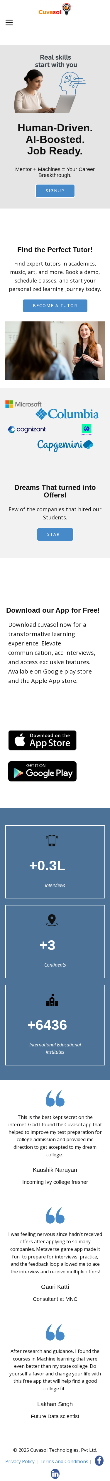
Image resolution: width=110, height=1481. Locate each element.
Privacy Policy (20, 1461)
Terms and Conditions (64, 1461)
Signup (55, 190)
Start (55, 534)
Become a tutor (55, 305)
